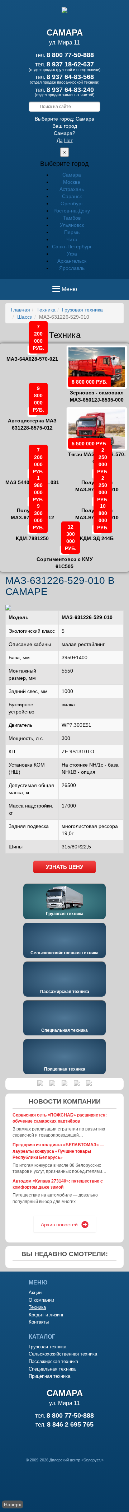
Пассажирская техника (64, 991)
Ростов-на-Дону (71, 211)
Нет (68, 140)
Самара (85, 119)
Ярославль (72, 268)
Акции (35, 1292)
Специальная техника (64, 1030)
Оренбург (72, 203)
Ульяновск (72, 225)
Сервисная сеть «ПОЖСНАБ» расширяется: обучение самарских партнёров (60, 1118)
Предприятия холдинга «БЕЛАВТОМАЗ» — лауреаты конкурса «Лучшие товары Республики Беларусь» (58, 1151)
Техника (46, 310)
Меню (69, 291)
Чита (71, 239)
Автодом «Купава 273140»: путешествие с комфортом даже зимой (58, 1184)
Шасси (25, 317)
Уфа (72, 254)
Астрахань (71, 189)
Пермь (72, 232)
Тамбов (72, 218)
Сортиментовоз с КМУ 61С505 (65, 557)
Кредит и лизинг (46, 1314)
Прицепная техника (64, 1069)
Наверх (12, 1504)
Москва (71, 182)
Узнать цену (64, 867)
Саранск (72, 196)
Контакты (39, 1322)
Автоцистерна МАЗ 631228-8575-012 (32, 419)
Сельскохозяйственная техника (64, 952)
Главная (20, 310)
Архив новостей (59, 1224)
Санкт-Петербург (72, 246)
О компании (41, 1300)
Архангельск (71, 261)
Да (60, 140)
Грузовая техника (82, 310)
